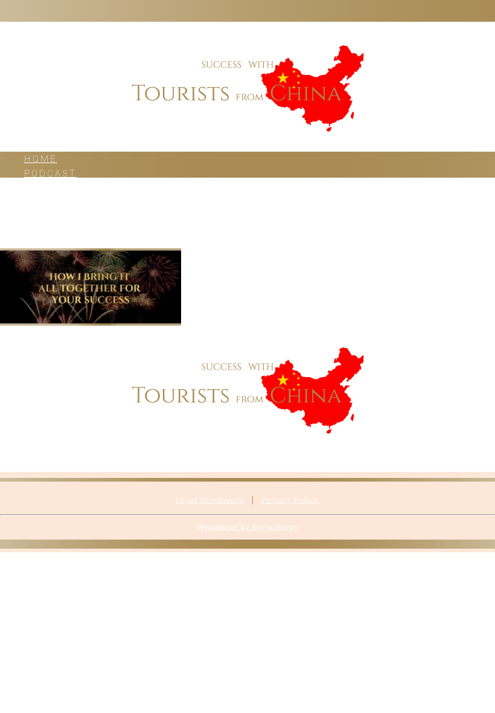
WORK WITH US (69, 202)
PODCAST (50, 173)
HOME (40, 158)
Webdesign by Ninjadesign (247, 527)
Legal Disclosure (210, 499)
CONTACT (50, 231)
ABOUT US (53, 216)
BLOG (39, 187)
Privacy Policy (290, 499)
